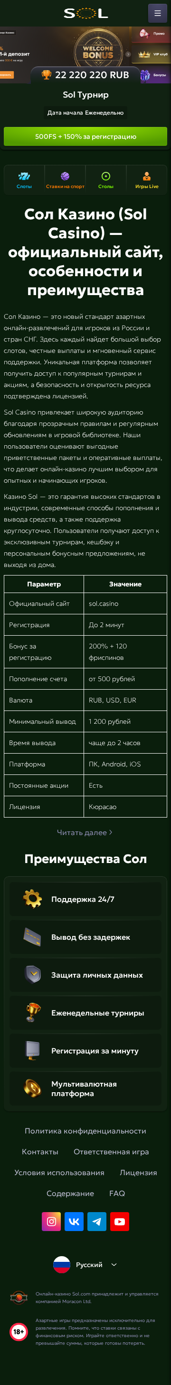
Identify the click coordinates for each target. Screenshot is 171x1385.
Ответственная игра (111, 1151)
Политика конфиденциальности (85, 1130)
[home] (85, 13)
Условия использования (59, 1172)
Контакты (40, 1151)
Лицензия (138, 1172)
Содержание (70, 1193)
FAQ (117, 1193)
